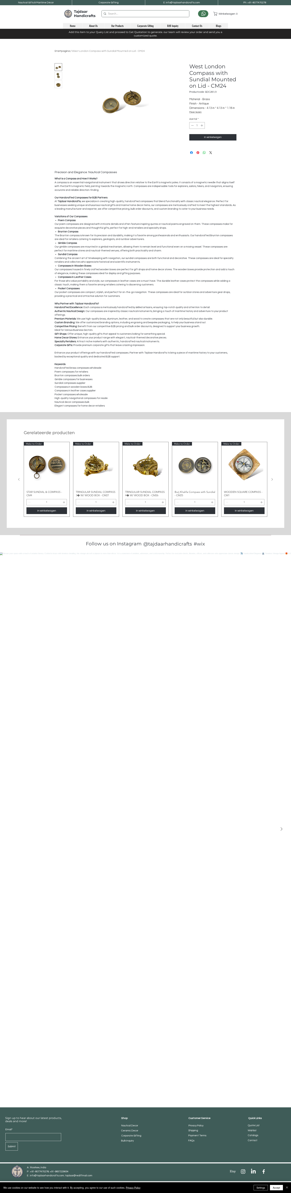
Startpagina (62, 51)
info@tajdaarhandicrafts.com (47, 1175)
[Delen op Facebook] (191, 153)
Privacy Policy (133, 1187)
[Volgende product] (272, 479)
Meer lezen (195, 112)
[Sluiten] (287, 1187)
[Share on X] (211, 153)
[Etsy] (233, 1171)
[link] (220, 14)
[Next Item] (281, 829)
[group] (145, 479)
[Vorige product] (19, 479)
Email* (9, 1129)
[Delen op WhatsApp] (204, 153)
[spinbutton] (197, 125)
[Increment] (202, 125)
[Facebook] (264, 1171)
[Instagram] (243, 1171)
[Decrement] (192, 125)
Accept (276, 1187)
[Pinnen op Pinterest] (198, 153)
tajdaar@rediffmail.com (78, 1175)
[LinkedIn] (253, 1171)
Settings (260, 1187)
